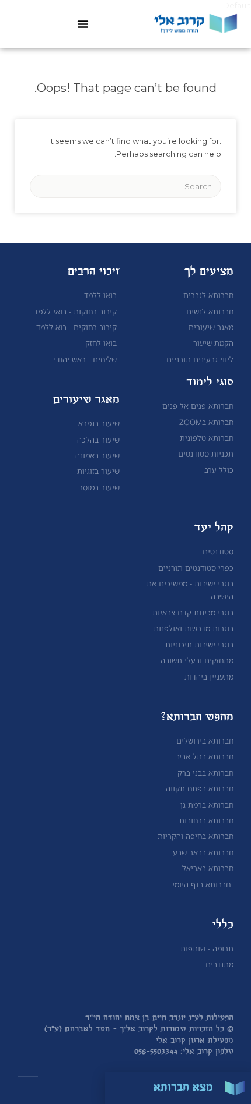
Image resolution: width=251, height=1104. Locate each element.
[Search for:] (125, 186)
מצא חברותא (183, 1087)
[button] (83, 24)
